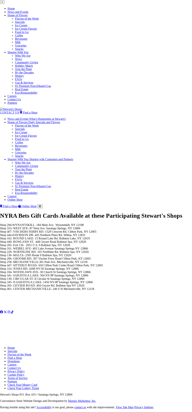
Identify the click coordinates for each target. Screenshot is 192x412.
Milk (18, 42)
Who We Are (23, 55)
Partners (12, 102)
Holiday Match (24, 65)
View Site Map (125, 407)
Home (11, 8)
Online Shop (15, 199)
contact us (80, 407)
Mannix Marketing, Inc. (82, 400)
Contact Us (14, 99)
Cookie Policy (16, 374)
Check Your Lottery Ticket (23, 388)
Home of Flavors (18, 15)
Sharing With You (18, 52)
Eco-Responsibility (26, 92)
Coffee (19, 35)
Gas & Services (24, 82)
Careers (12, 96)
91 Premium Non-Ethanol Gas (33, 86)
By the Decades (24, 72)
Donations (14, 361)
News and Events (18, 11)
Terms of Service (18, 378)
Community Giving (26, 62)
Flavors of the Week (27, 18)
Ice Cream (21, 25)
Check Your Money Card (22, 384)
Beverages (21, 38)
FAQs (18, 79)
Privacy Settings (143, 407)
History (19, 75)
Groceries (20, 45)
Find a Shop (29, 112)
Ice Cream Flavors (26, 28)
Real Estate (21, 89)
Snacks (19, 48)
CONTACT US (9, 112)
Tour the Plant (23, 69)
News (18, 59)
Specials (20, 22)
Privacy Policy (16, 371)
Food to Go (22, 32)
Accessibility (44, 407)
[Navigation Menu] (40, 206)
